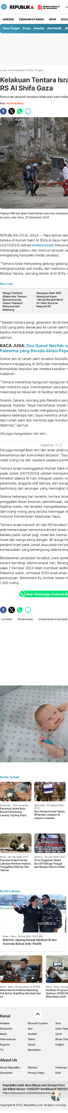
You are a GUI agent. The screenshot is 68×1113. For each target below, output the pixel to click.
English (59, 1044)
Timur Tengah (11, 28)
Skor (58, 1023)
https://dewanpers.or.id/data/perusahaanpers (30, 1092)
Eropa (26, 28)
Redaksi (33, 1067)
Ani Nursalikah (14, 103)
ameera (8, 19)
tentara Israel (42, 245)
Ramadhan (34, 1049)
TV (2, 1049)
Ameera (4, 1023)
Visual (31, 1044)
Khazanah (6, 1028)
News (3, 1033)
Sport (58, 1033)
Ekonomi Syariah (31, 19)
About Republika (10, 1067)
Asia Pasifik (54, 28)
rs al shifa (6, 619)
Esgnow (5, 1044)
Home (3, 70)
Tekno (31, 1039)
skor (52, 19)
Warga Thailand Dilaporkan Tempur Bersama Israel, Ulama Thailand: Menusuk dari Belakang (15, 301)
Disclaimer (6, 1072)
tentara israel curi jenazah (53, 619)
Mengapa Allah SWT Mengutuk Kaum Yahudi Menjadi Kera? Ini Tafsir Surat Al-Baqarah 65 (49, 299)
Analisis (32, 1033)
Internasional (17, 70)
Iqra (30, 1028)
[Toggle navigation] (4, 7)
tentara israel (25, 619)
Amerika (39, 28)
